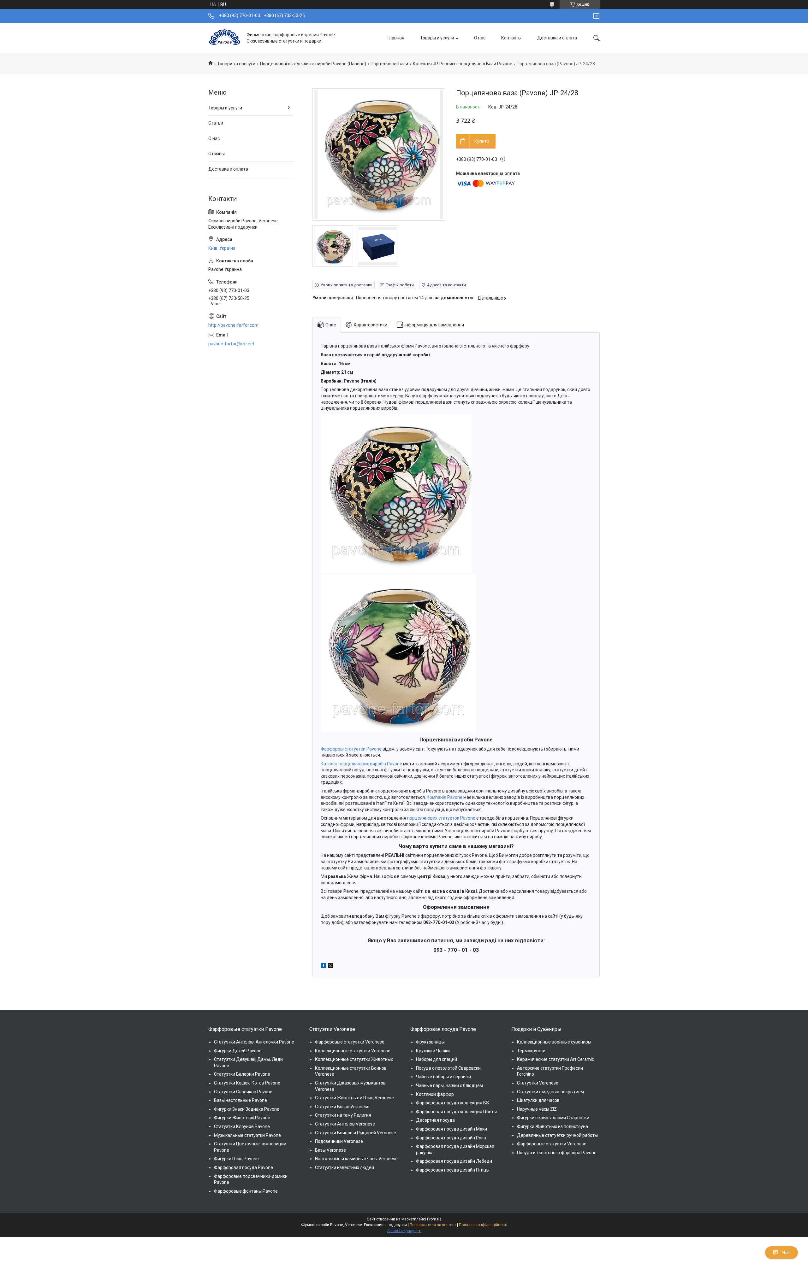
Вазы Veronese (330, 1150)
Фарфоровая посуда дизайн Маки (451, 1129)
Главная (396, 37)
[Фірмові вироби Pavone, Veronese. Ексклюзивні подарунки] (225, 38)
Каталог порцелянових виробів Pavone (361, 763)
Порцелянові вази (389, 63)
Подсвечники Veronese (339, 1141)
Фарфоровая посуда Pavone (243, 1167)
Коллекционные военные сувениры (554, 1041)
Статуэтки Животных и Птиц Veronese (354, 1097)
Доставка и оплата (557, 37)
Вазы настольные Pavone (240, 1100)
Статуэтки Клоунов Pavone (242, 1126)
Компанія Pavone (444, 797)
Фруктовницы (430, 1041)
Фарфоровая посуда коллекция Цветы (456, 1111)
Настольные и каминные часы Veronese (356, 1158)
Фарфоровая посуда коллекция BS (452, 1102)
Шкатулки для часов (538, 1100)
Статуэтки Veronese (537, 1082)
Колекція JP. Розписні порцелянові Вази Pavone (462, 63)
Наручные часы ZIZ (537, 1109)
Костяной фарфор (435, 1094)
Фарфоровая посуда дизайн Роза (451, 1137)
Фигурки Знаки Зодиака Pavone (246, 1109)
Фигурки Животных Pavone (242, 1117)
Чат (786, 1252)
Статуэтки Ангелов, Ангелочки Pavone (254, 1041)
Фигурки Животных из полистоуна (552, 1126)
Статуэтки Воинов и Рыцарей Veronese (355, 1132)
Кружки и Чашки (433, 1050)
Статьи (215, 123)
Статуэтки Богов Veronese (342, 1106)
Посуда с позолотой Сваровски (448, 1068)
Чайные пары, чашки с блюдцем (449, 1085)
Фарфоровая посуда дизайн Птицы (453, 1170)
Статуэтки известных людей (344, 1167)
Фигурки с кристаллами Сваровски (553, 1117)
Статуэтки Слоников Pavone (243, 1091)
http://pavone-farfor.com (233, 325)
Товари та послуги (236, 63)
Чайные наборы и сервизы (443, 1076)
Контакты (511, 37)
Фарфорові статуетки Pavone (351, 748)
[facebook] (323, 966)
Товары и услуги (437, 37)
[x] (330, 966)
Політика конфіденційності (483, 1225)
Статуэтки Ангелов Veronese (345, 1123)
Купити (481, 141)
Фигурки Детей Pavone (238, 1050)
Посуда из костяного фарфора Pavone (557, 1152)
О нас (479, 37)
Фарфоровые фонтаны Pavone (246, 1191)
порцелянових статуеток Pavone (441, 818)
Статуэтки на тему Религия (343, 1115)
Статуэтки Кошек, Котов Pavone (247, 1082)
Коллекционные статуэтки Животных (354, 1059)
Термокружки (531, 1050)
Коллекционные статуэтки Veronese (352, 1050)
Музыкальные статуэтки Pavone (247, 1135)
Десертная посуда (435, 1120)
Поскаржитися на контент (433, 1225)
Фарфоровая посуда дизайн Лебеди (454, 1161)
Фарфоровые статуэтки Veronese (349, 1041)
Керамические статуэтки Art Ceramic (555, 1059)
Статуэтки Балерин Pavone (242, 1074)
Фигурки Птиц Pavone (236, 1158)
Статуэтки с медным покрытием (550, 1091)
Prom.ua (434, 1219)
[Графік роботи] (596, 16)
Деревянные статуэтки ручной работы (557, 1135)
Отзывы (216, 153)
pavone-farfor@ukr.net (231, 343)
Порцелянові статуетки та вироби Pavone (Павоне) (313, 63)
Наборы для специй (436, 1059)
